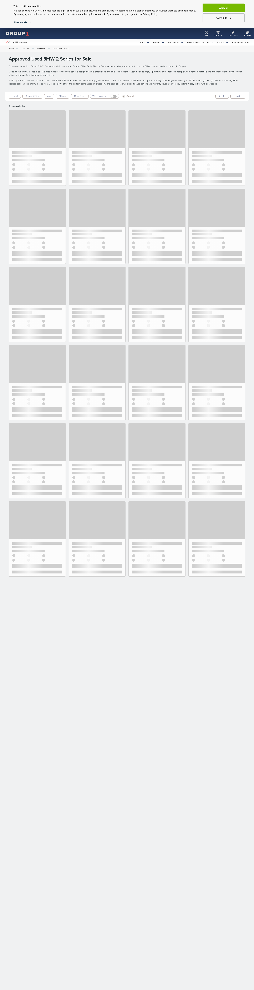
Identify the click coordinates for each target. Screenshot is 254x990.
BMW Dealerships (240, 42)
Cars (142, 42)
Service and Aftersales (198, 42)
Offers (220, 42)
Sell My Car (173, 42)
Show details (20, 22)
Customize (221, 17)
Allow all (223, 8)
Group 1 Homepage (17, 42)
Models (156, 42)
